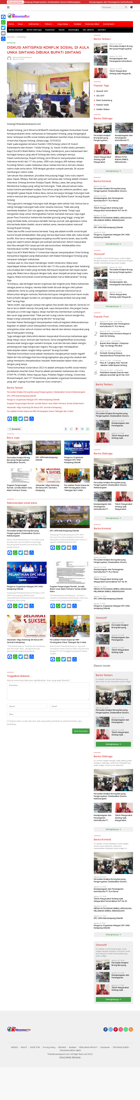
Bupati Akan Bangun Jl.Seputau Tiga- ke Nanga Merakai (114, 344)
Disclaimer (105, 1047)
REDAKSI (62, 1047)
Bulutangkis (73, 30)
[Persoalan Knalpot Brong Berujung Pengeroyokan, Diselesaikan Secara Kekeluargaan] (19, 448)
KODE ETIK (35, 1047)
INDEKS (14, 1047)
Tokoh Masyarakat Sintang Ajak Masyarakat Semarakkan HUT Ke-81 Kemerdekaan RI (121, 72)
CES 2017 (100, 95)
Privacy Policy (49, 1047)
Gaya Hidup (62, 24)
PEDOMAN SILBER (121, 1047)
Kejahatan (50, 30)
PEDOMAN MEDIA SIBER (70, 1050)
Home (11, 24)
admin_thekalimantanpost (22, 57)
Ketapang (11, 42)
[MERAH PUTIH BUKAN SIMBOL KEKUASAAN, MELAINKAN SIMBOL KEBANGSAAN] (124, 149)
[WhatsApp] (126, 1029)
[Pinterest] (115, 1029)
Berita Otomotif (16, 30)
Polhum (48, 24)
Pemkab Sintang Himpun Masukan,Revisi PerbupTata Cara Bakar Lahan (115, 354)
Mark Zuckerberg (104, 100)
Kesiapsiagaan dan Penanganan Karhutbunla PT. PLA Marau (89, 2)
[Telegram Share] (82, 429)
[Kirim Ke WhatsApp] (88, 429)
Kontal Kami (108, 24)
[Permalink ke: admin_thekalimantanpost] (9, 58)
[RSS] (131, 1029)
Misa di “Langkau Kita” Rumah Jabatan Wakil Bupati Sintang (114, 364)
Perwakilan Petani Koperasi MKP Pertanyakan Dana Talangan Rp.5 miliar (40, 411)
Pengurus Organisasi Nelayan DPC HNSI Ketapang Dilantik (33, 399)
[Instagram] (121, 1029)
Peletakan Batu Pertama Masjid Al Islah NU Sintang (115, 334)
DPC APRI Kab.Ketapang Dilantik (21, 396)
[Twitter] (110, 1029)
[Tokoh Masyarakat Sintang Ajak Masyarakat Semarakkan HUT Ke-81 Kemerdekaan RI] (100, 73)
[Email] (3, 33)
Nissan (62, 30)
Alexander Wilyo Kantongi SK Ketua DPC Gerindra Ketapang (34, 407)
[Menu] (9, 7)
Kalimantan (34, 24)
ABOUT (24, 1047)
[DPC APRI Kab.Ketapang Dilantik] (48, 448)
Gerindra (102, 30)
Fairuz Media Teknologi (70, 1057)
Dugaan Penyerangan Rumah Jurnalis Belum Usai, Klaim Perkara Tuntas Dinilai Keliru (45, 403)
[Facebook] (105, 1029)
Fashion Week (102, 105)
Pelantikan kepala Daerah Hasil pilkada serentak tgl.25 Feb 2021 (114, 373)
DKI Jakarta (88, 30)
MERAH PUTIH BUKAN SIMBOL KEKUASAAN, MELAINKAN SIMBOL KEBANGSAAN (124, 159)
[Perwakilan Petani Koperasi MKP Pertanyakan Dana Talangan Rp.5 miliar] (77, 475)
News (20, 24)
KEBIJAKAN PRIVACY (88, 1047)
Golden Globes (103, 109)
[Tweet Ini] (71, 429)
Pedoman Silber (92, 24)
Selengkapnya (112, 171)
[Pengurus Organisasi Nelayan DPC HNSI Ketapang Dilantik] (77, 448)
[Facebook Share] (66, 429)
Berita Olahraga (34, 30)
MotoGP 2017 (102, 91)
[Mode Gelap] (131, 7)
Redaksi (77, 24)
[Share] (3, 38)
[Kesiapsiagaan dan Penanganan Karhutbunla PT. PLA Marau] (100, 60)
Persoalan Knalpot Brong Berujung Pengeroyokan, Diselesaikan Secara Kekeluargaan (46, 392)
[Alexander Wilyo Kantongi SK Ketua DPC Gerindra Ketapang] (48, 475)
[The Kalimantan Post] (18, 15)
